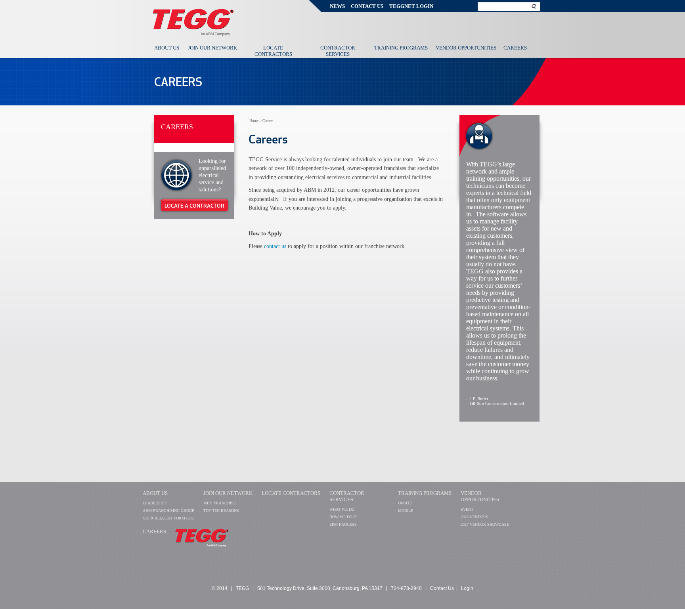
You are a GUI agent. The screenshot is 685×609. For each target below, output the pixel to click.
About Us (166, 48)
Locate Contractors (273, 51)
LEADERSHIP (155, 503)
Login (467, 588)
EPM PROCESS (343, 524)
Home (253, 121)
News (337, 6)
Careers (515, 48)
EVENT (467, 509)
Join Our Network (212, 48)
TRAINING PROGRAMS (425, 493)
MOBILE (405, 510)
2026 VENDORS (474, 517)
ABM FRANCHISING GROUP (168, 510)
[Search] (534, 6)
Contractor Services (337, 51)
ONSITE (405, 503)
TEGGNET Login (411, 6)
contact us (276, 246)
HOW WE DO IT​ (343, 517)
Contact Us (367, 6)
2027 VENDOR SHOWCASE (485, 524)
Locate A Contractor (194, 205)
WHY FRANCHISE (219, 503)
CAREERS (154, 532)
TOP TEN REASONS (221, 510)
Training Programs (401, 48)
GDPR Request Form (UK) (168, 518)
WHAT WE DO (341, 509)
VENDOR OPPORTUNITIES (480, 496)
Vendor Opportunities (466, 48)
